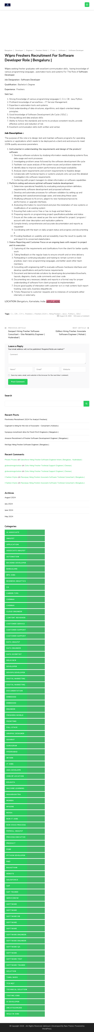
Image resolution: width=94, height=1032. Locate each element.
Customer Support (16, 630)
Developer (19, 50)
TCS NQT (10, 983)
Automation (12, 557)
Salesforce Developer (12, 881)
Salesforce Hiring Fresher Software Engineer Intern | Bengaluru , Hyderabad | (51, 459)
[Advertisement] (47, 27)
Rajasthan (11, 867)
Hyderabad (12, 752)
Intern (9, 758)
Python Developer (15, 855)
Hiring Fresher (54, 314)
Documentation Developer (14, 692)
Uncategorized (14, 1008)
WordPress (46, 1029)
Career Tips (12, 593)
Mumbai (10, 800)
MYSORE (10, 807)
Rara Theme (69, 1026)
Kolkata (10, 782)
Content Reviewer (15, 618)
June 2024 (9, 510)
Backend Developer (16, 563)
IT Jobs (52, 50)
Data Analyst (13, 642)
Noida (9, 813)
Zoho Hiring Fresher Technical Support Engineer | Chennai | (48, 465)
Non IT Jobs (12, 819)
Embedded (11, 697)
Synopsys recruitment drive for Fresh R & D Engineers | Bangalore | (32, 432)
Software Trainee (15, 965)
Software (62, 50)
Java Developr (13, 770)
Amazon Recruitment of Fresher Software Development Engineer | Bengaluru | (36, 438)
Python (71, 314)
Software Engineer (16, 935)
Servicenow (12, 898)
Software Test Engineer (14, 960)
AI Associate (12, 532)
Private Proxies (11, 459)
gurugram (11, 746)
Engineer (29, 50)
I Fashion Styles (11, 477)
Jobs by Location (15, 776)
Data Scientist (14, 654)
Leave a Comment (82, 316)
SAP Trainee (12, 892)
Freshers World (41, 50)
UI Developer (12, 1002)
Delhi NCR (11, 660)
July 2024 (9, 504)
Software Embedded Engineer (16, 929)
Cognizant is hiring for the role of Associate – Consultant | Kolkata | (32, 426)
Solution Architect (11, 972)
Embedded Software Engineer (16, 704)
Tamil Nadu (12, 977)
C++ (21, 314)
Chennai (10, 599)
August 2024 (10, 497)
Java (64, 314)
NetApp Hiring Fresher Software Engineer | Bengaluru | (27, 444)
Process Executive (15, 837)
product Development (13, 844)
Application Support (12, 545)
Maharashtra (13, 794)
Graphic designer (15, 733)
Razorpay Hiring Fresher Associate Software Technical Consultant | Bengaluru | (53, 477)
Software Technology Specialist (12, 954)
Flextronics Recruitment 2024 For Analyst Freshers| (26, 419)
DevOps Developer (15, 672)
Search (8, 395)
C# (15, 314)
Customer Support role (16, 637)
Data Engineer (13, 648)
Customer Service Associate (15, 625)
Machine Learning (15, 788)
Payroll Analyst (14, 831)
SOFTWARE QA (13, 947)
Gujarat (10, 739)
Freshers (28, 314)
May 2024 (9, 516)
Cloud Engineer (14, 611)
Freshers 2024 (41, 314)
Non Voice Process (16, 825)
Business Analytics (16, 581)
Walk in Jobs (12, 1014)
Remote (10, 874)
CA (7, 587)
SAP (8, 886)
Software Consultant (12, 911)
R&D (8, 861)
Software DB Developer (13, 917)
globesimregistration (13, 465)
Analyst (10, 538)
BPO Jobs (10, 575)
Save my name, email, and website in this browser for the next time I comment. (39, 375)
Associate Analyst (16, 551)
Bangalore (8, 50)
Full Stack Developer (11, 728)
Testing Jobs (13, 996)
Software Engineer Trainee (16, 942)
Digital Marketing (15, 679)
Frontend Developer (11, 722)
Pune (8, 849)
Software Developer (76, 50)
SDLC (78, 314)
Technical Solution (16, 989)
